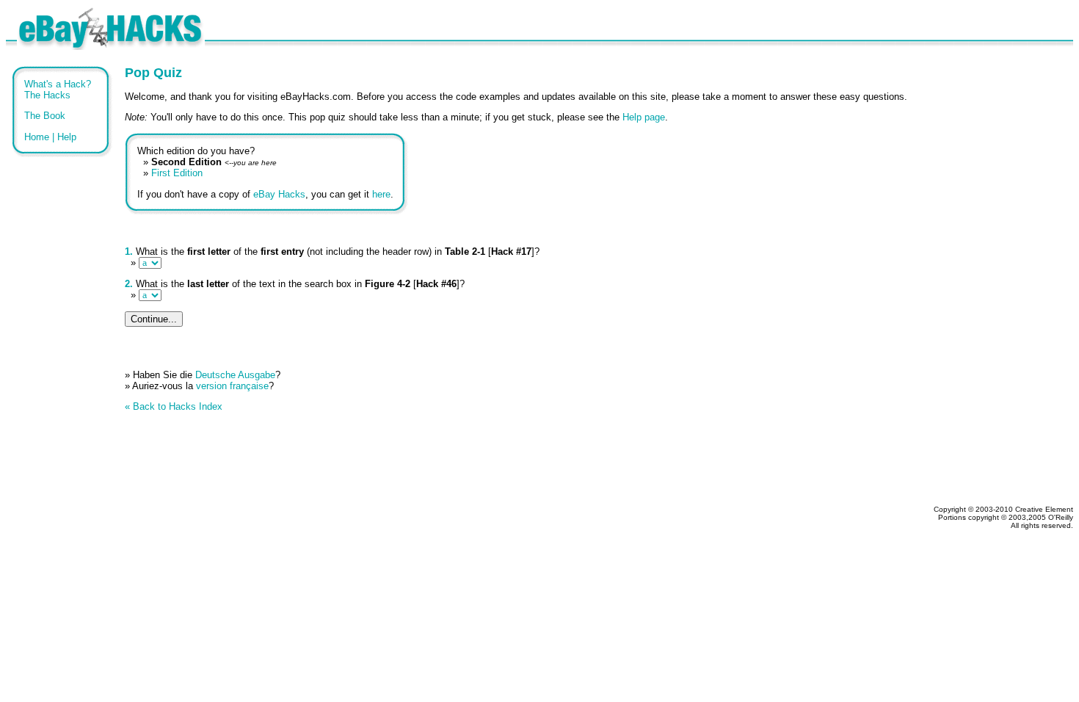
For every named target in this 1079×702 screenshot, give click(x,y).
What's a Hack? (57, 84)
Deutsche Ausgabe (235, 374)
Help (66, 136)
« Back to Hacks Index (173, 406)
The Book (44, 115)
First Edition (177, 172)
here (381, 194)
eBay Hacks (279, 194)
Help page (643, 117)
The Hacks (47, 95)
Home (36, 136)
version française (232, 385)
